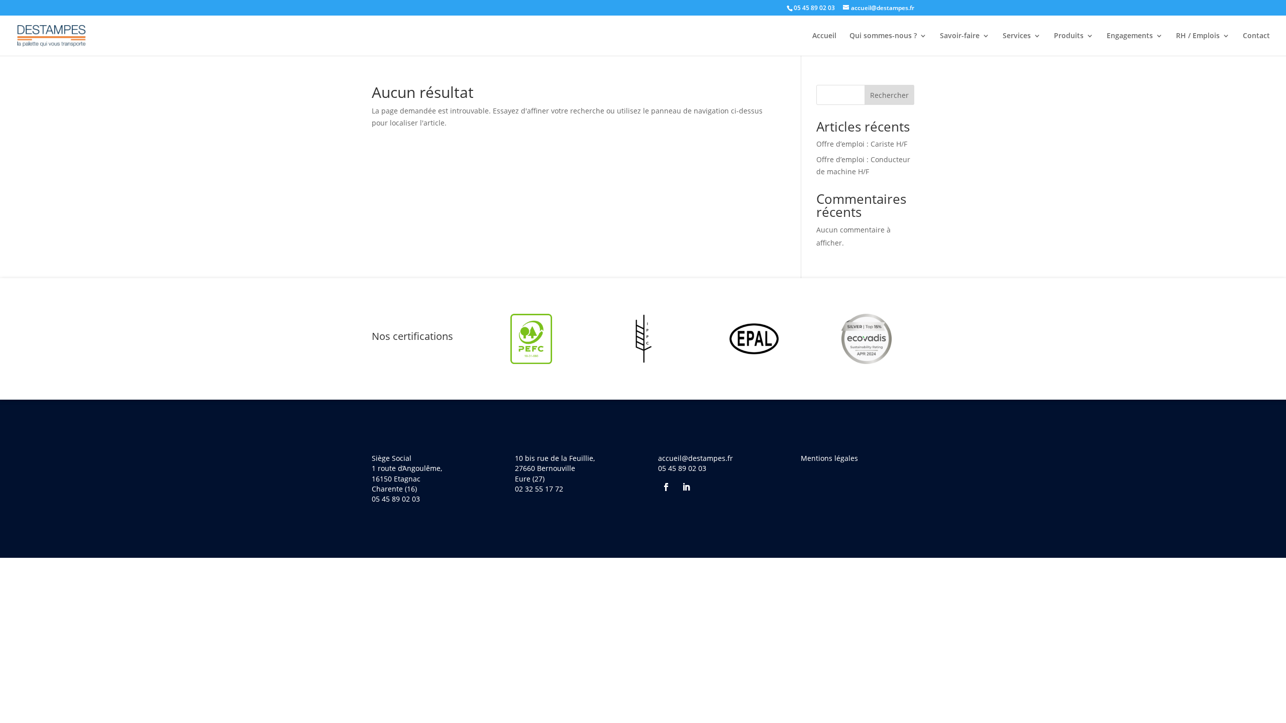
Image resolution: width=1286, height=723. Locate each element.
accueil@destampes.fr (695, 458)
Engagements (1130, 36)
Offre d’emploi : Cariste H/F (861, 144)
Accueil (824, 36)
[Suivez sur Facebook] (666, 487)
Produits (1069, 36)
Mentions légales (829, 458)
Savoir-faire (960, 36)
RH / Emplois (1198, 36)
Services (1017, 36)
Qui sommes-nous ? (883, 36)
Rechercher (889, 95)
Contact (1256, 36)
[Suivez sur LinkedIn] (686, 487)
